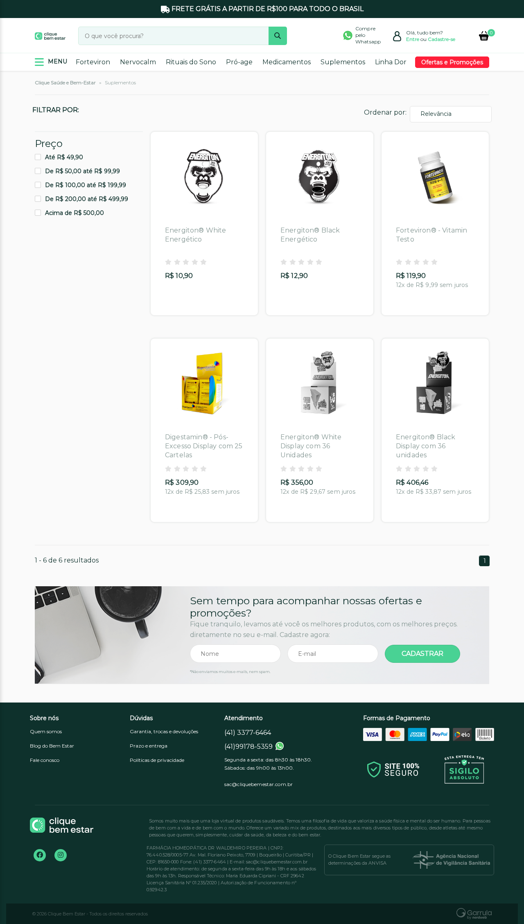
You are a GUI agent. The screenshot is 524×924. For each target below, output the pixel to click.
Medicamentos (286, 62)
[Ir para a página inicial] (50, 36)
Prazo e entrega (148, 746)
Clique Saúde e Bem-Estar (65, 82)
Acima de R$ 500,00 (74, 213)
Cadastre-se (441, 39)
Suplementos (343, 62)
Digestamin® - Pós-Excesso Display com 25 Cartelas (204, 446)
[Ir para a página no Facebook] (40, 855)
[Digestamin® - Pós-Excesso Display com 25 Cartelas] (204, 383)
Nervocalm (138, 62)
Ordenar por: (385, 112)
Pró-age (239, 62)
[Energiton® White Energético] (204, 177)
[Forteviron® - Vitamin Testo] (435, 177)
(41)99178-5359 (248, 746)
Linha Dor (391, 62)
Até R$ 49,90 (64, 157)
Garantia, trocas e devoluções (164, 731)
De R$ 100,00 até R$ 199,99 (85, 185)
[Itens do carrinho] (484, 36)
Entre (412, 39)
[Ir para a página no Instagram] (60, 855)
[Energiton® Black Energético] (319, 177)
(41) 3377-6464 (247, 732)
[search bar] (278, 36)
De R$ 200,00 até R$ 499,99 (86, 199)
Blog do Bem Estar (52, 746)
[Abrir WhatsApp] (503, 903)
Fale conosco (44, 760)
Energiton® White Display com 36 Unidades (311, 446)
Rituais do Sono (191, 62)
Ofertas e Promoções (452, 62)
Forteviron (93, 62)
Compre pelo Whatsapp (368, 35)
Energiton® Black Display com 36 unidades (426, 446)
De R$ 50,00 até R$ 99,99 (82, 171)
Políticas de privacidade (157, 760)
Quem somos (46, 731)
